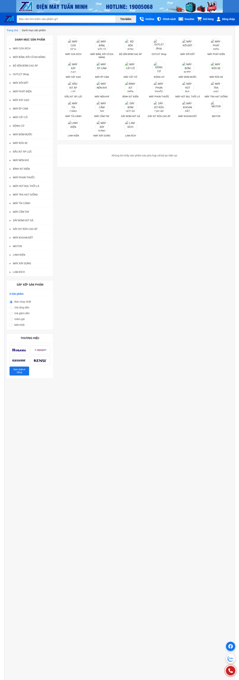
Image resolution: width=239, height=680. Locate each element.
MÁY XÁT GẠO (19, 100)
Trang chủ (12, 30)
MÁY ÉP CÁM (19, 108)
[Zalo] (230, 658)
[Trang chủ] (9, 19)
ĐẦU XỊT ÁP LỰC (21, 151)
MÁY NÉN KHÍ (19, 160)
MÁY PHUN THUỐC (22, 177)
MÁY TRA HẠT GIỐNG (24, 194)
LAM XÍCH (17, 271)
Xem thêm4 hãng (19, 370)
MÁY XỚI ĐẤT (19, 82)
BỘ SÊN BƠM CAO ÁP (24, 65)
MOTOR (16, 246)
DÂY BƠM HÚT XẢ (21, 220)
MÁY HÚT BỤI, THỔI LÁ (24, 185)
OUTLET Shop (19, 74)
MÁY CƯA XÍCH (20, 48)
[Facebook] (230, 646)
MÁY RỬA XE (19, 142)
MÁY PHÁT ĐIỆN (21, 91)
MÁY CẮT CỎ (19, 117)
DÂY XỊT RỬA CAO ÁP (24, 228)
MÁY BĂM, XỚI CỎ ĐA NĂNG (28, 57)
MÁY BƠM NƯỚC (21, 134)
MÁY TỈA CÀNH (20, 203)
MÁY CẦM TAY (19, 211)
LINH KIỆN (17, 254)
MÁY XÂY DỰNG (20, 263)
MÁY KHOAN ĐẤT (21, 237)
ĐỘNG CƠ (17, 125)
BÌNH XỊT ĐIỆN (20, 168)
